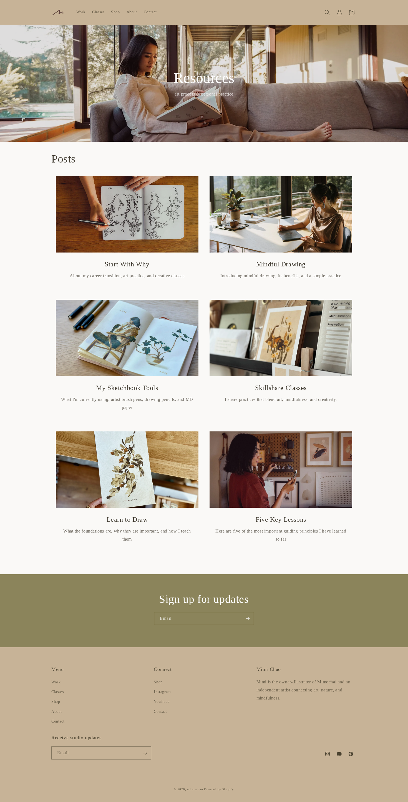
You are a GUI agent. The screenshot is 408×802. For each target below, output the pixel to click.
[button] (327, 12)
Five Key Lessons (281, 519)
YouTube (161, 702)
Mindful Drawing (281, 264)
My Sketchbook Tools (127, 387)
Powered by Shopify (219, 789)
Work (56, 682)
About (56, 711)
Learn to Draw (127, 519)
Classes (57, 692)
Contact (57, 721)
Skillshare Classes (281, 387)
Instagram (162, 692)
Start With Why (127, 264)
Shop (55, 702)
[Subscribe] (247, 618)
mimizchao (195, 789)
